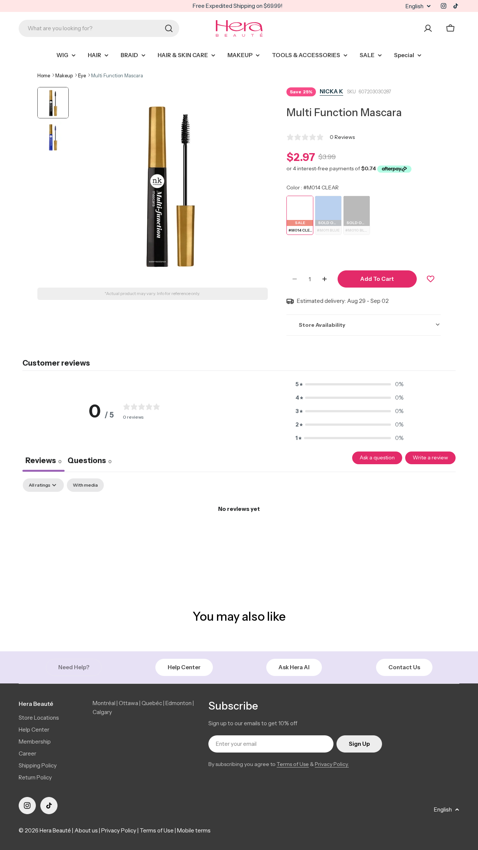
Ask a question (377, 457)
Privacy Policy (118, 830)
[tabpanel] (239, 534)
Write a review (430, 457)
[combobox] (99, 28)
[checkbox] (85, 485)
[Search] (168, 28)
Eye (82, 75)
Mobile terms (194, 830)
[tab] (90, 462)
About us (86, 830)
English (414, 6)
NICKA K (331, 91)
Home (43, 75)
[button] (349, 384)
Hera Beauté (55, 830)
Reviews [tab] (43, 460)
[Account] (427, 28)
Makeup (64, 75)
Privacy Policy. (332, 764)
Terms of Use (293, 764)
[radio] (299, 215)
